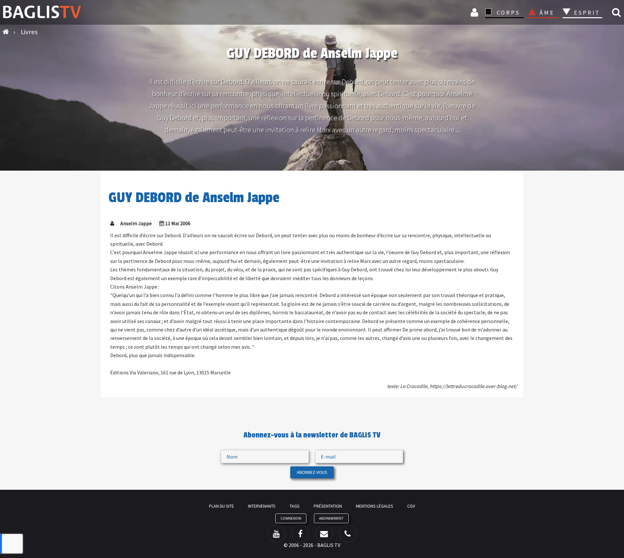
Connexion (475, 12)
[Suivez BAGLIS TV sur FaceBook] (300, 533)
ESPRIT (586, 12)
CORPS (508, 12)
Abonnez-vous (312, 472)
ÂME (547, 12)
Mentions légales (374, 506)
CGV (411, 506)
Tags (295, 506)
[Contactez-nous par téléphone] (348, 533)
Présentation (328, 506)
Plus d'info (312, 149)
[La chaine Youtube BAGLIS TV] (276, 533)
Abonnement (331, 518)
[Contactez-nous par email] (324, 533)
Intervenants (262, 506)
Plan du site (221, 506)
